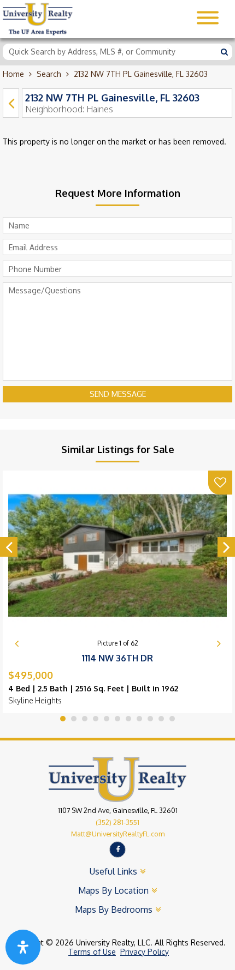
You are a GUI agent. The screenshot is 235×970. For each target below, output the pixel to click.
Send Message (118, 394)
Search (49, 74)
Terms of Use (92, 951)
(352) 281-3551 (117, 822)
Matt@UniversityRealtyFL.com (117, 833)
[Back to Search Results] (11, 103)
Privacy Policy (144, 951)
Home (13, 74)
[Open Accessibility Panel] (22, 947)
